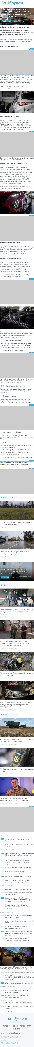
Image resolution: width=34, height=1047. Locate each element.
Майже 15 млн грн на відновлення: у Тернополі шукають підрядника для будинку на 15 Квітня (19, 977)
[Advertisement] (17, 62)
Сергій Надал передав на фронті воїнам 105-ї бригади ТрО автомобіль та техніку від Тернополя (16, 612)
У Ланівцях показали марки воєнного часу (18, 889)
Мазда (25, 464)
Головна (6, 1026)
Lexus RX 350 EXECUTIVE (22, 76)
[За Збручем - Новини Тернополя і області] (12, 3)
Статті (28, 1026)
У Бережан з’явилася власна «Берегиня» (18, 876)
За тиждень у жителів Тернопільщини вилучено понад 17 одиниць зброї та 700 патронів (18, 862)
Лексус (26, 462)
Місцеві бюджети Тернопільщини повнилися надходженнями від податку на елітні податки (19, 906)
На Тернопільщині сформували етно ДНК (18, 867)
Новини (15, 1026)
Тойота (11, 464)
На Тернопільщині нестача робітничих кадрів (19, 972)
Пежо (18, 464)
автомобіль (10, 462)
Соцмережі (17, 1029)
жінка (19, 462)
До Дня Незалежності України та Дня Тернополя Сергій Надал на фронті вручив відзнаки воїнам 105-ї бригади (15, 643)
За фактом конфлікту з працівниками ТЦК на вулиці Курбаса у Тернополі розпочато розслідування (16, 705)
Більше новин (9, 1011)
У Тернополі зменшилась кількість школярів (19, 983)
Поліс (22, 1026)
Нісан (4, 464)
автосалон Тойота (26, 174)
